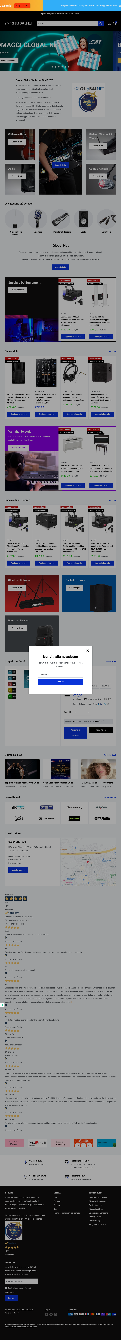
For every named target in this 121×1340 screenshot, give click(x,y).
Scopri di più (95, 5)
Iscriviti (60, 682)
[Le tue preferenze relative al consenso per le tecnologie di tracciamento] (2, 1005)
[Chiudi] (87, 650)
